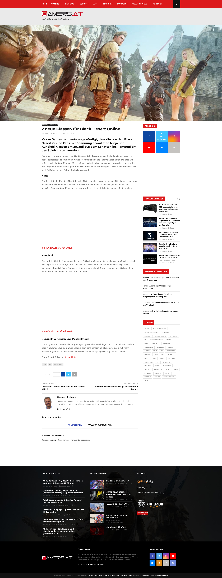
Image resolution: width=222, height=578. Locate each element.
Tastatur (148, 377)
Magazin (121, 4)
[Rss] (159, 563)
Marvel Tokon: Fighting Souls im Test (117, 516)
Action (147, 328)
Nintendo (171, 358)
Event (147, 343)
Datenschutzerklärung (111, 575)
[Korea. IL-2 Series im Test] (97, 507)
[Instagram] (166, 556)
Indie (155, 351)
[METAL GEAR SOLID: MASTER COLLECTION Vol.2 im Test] (97, 495)
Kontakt (157, 4)
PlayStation (166, 362)
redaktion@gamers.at (96, 564)
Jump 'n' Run (170, 351)
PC (50, 364)
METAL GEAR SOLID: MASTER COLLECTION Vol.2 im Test (118, 494)
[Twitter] (159, 556)
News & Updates (53, 124)
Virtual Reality (169, 377)
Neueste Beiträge (154, 199)
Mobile (162, 358)
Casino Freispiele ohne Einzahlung (150, 493)
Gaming (55, 4)
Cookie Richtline (125, 575)
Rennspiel (148, 365)
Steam (175, 369)
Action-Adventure (159, 328)
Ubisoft (157, 377)
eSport (83, 4)
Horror (147, 351)
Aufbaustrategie (160, 336)
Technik (107, 4)
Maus (170, 354)
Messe (147, 358)
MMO (44, 364)
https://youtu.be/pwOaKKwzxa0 (57, 331)
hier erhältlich (70, 357)
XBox (146, 380)
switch (167, 373)
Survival (158, 373)
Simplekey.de (142, 488)
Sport (168, 369)
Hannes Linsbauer (51, 133)
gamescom (166, 343)
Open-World (149, 362)
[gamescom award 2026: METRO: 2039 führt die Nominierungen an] (150, 259)
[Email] (152, 563)
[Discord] (173, 563)
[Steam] (166, 563)
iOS (162, 351)
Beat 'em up (173, 336)
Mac (162, 354)
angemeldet (54, 440)
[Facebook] (152, 556)
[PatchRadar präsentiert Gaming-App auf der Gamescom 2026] (150, 235)
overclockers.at (162, 575)
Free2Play (155, 343)
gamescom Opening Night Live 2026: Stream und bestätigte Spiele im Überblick (169, 221)
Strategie (148, 373)
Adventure (165, 332)
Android (147, 336)
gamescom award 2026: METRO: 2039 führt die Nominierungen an (169, 257)
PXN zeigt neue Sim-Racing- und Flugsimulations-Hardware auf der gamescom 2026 (59, 531)
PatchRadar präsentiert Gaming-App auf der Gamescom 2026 (169, 234)
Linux (156, 354)
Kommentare (75, 425)
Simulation (158, 369)
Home (44, 4)
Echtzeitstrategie (156, 339)
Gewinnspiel (149, 347)
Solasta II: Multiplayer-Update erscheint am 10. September (169, 246)
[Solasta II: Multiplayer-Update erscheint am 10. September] (150, 247)
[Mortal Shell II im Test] (97, 530)
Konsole (147, 354)
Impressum (98, 575)
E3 (145, 339)
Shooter (147, 369)
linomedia (145, 575)
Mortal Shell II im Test (116, 527)
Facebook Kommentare (99, 425)
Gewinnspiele (139, 4)
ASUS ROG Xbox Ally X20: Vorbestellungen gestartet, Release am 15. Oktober (168, 208)
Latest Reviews (98, 474)
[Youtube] (173, 556)
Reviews (69, 4)
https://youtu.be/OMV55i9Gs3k (57, 248)
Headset (170, 347)
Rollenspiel (58, 364)
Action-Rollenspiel (151, 332)
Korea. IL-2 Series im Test (117, 504)
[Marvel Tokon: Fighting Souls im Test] (97, 518)
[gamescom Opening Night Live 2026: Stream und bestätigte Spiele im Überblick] (150, 222)
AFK (95, 4)
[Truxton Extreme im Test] (97, 484)
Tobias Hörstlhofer (115, 520)
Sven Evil (111, 500)
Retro (157, 365)
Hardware (160, 347)
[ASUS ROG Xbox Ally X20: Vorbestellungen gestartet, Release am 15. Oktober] (150, 208)
